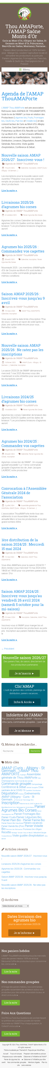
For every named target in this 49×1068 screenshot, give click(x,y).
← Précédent (7, 648)
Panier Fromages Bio (27, 814)
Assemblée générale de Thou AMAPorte (21, 776)
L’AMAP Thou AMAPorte (12, 107)
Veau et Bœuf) (28, 833)
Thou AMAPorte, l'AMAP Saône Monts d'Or (24, 31)
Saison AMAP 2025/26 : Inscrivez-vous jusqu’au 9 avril (23, 298)
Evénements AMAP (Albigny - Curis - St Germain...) (20, 796)
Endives (21, 794)
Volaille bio (31, 121)
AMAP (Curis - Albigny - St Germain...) (23, 508)
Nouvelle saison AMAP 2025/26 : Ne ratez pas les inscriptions (22, 349)
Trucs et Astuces (16, 1054)
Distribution (37, 790)
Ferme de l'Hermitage (23, 800)
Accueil (5, 1054)
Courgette (34, 787)
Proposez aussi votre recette (12, 1057)
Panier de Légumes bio (12, 1059)
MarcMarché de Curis (8, 807)
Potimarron (18, 829)
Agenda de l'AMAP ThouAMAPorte (21, 163)
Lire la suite (10, 971)
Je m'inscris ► (24, 673)
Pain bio (19, 121)
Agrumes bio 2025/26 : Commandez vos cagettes (22, 248)
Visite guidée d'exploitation (28, 835)
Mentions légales (34, 1062)
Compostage (37, 784)
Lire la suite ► (9, 190)
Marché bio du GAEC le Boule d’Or (31, 804)
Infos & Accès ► (24, 702)
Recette (6, 832)
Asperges (23, 775)
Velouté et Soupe (39, 833)
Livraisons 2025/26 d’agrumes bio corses (18, 204)
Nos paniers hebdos (15, 951)
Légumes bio (20, 117)
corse (29, 787)
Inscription (32, 168)
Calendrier (24, 168)
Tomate (20, 833)
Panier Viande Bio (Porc (12, 826)
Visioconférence (6, 836)
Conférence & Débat (13, 787)
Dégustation (9, 793)
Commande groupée (16, 784)
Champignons (7, 781)
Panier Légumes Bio (29, 817)
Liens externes (26, 1065)
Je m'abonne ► (24, 730)
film (32, 800)
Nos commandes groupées (20, 982)
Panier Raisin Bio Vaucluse (12, 823)
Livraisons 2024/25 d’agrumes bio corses (18, 399)
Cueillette (29, 790)
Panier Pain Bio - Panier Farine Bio (23, 820)
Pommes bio (10, 829)
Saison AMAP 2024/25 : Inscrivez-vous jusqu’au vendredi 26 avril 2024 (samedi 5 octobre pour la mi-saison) (22, 600)
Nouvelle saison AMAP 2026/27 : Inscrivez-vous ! (22, 157)
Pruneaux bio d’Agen (32, 829)
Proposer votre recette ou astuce (35, 1054)
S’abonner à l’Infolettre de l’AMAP (35, 1057)
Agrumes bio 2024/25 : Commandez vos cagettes (22, 443)
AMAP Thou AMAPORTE (31, 311)
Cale (39, 778)
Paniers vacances (33, 823)
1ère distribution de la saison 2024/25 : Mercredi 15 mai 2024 (22, 544)
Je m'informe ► (24, 933)
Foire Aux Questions (16, 1013)
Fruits (30, 117)
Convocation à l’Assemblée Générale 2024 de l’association (24, 492)
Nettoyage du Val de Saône (25, 807)
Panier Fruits (8, 817)
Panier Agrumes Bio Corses (32, 215)
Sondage (14, 833)
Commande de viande (24, 781)
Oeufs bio (10, 121)
